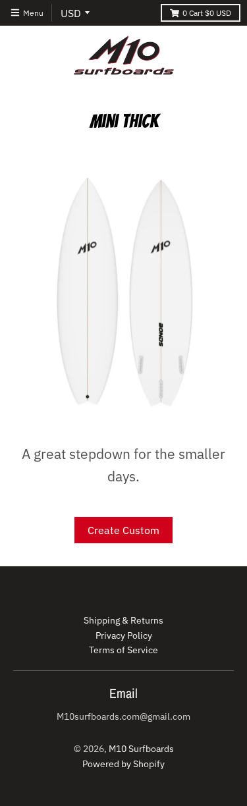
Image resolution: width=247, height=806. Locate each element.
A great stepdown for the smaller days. (123, 464)
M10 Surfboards (141, 749)
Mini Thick (124, 121)
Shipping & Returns (123, 620)
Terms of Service (123, 650)
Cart (206, 13)
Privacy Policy (124, 635)
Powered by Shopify (123, 764)
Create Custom (123, 530)
